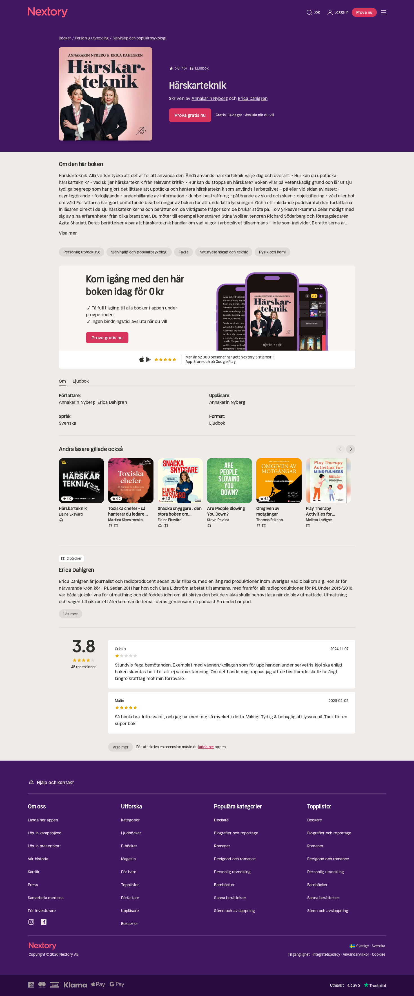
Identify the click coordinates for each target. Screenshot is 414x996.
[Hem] (165, 12)
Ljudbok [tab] (81, 381)
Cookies (379, 954)
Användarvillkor (356, 954)
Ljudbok (217, 423)
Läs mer (70, 613)
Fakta (183, 252)
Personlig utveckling (92, 38)
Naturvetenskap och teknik (224, 252)
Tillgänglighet (299, 954)
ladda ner (206, 747)
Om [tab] (62, 381)
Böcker (65, 38)
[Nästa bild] (350, 449)
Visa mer (68, 233)
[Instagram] (31, 922)
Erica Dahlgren (253, 98)
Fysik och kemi (272, 252)
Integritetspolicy (326, 954)
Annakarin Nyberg (210, 98)
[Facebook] (43, 922)
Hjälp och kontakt (55, 782)
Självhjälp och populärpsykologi (139, 38)
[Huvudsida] (383, 12)
